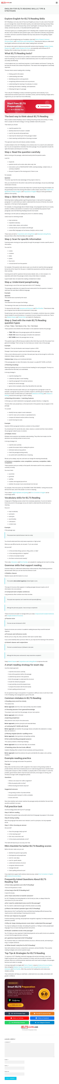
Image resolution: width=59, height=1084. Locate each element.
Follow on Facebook (43, 1018)
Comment (8, 1042)
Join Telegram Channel (43, 1022)
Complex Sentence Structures (23, 48)
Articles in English (16, 191)
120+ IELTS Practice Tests (18, 1013)
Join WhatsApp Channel (18, 1022)
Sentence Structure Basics (14, 876)
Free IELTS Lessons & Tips (43, 1013)
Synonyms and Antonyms (26, 308)
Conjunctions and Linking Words (25, 41)
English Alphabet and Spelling (20, 492)
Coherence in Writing (37, 393)
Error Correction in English (38, 492)
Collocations (14, 562)
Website (7, 1071)
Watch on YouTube (18, 1018)
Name (7, 1059)
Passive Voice (8, 48)
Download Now (44, 106)
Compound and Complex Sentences (44, 614)
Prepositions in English (30, 191)
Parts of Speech (39, 39)
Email (7, 1065)
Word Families (39, 308)
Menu (56, 2)
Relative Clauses (48, 46)
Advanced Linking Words (44, 234)
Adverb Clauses (12, 661)
